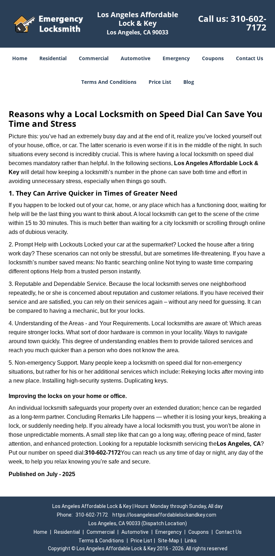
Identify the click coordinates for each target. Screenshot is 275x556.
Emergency (176, 58)
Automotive (135, 58)
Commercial (93, 58)
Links (191, 540)
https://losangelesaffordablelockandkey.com (164, 515)
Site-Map (168, 540)
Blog (188, 81)
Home (19, 58)
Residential (53, 58)
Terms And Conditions (108, 81)
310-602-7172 (248, 23)
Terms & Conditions (101, 540)
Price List (160, 81)
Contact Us (249, 58)
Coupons (213, 58)
